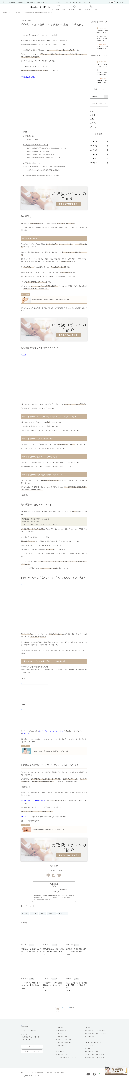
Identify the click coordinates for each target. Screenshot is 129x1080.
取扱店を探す (26, 733)
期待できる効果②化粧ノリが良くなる (39, 151)
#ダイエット (63, 913)
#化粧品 (34, 913)
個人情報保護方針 (38, 1072)
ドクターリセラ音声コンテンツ (94, 1055)
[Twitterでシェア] (59, 875)
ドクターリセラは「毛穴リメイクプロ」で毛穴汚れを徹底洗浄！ (44, 166)
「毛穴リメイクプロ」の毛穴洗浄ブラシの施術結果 (43, 170)
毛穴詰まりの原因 (32, 139)
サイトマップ (25, 1072)
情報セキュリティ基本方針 (55, 1072)
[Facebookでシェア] (53, 875)
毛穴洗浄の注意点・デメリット (33, 163)
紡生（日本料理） (90, 1036)
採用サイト (88, 1049)
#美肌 (42, 913)
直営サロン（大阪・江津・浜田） (66, 1039)
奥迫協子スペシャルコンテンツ (94, 1058)
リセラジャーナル (26, 817)
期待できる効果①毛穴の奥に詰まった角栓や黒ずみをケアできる (47, 148)
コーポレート (89, 1045)
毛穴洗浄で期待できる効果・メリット (35, 145)
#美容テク (52, 913)
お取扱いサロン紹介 (62, 1036)
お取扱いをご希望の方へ (63, 1042)
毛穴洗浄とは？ (28, 136)
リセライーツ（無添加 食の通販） (95, 1030)
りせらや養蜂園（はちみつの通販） (96, 1033)
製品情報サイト (61, 1030)
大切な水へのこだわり (91, 1052)
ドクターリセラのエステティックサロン (51, 731)
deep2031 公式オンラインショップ (67, 1058)
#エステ (24, 913)
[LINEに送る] (48, 875)
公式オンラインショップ (63, 1055)
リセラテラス (60, 1033)
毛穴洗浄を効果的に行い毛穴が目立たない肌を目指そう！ (42, 175)
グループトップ (122, 2)
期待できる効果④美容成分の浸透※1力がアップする (43, 157)
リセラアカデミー (61, 1046)
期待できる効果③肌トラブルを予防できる (40, 154)
